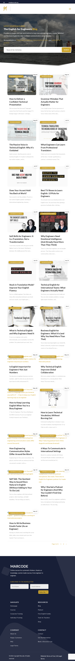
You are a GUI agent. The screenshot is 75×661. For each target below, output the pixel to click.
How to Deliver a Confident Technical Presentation (18, 102)
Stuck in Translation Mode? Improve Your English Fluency (21, 287)
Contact (40, 634)
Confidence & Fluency (16, 76)
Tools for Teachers (44, 617)
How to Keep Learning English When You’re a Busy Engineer (19, 405)
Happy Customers (16, 637)
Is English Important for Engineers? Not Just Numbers (20, 369)
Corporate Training (16, 614)
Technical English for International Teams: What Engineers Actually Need (53, 287)
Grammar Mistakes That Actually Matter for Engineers (52, 102)
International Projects (16, 435)
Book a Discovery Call (45, 641)
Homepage (13, 606)
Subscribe (42, 592)
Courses (13, 610)
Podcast (40, 610)
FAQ (11, 641)
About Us (13, 634)
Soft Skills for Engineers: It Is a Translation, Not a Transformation (21, 239)
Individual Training (16, 617)
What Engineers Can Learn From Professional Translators (53, 147)
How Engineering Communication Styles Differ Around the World (20, 451)
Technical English (46, 76)
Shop (39, 621)
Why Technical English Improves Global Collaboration (51, 369)
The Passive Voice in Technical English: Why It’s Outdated (21, 147)
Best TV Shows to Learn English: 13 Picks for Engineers (51, 193)
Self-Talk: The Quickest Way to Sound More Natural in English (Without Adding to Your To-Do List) (20, 485)
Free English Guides (44, 614)
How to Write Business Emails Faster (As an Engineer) (19, 526)
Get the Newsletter (44, 637)
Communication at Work (48, 122)
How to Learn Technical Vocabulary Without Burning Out (51, 415)
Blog (39, 606)
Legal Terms (14, 645)
